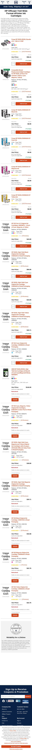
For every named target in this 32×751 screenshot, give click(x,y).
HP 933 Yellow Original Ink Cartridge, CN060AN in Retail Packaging (20, 589)
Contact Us (5, 720)
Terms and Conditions (16, 741)
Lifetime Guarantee (7, 711)
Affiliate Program (6, 714)
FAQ (3, 723)
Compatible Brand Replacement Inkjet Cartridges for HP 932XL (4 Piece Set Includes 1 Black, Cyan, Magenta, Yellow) (20, 73)
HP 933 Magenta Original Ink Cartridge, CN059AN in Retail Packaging (20, 554)
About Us (4, 709)
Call (8, 1)
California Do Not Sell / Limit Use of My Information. (16, 743)
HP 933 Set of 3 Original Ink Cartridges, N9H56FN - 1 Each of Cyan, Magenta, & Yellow (20, 225)
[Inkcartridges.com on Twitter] (7, 701)
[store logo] (16, 2)
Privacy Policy (13, 730)
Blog (3, 716)
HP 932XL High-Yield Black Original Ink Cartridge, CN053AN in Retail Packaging (20, 254)
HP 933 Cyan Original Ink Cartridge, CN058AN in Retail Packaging (20, 345)
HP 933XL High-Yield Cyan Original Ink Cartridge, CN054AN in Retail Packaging (20, 284)
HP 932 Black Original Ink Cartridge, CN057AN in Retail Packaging (20, 520)
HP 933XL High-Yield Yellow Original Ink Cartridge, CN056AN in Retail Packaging (20, 314)
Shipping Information (7, 725)
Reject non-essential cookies (16, 749)
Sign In (19, 720)
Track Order (20, 725)
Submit (15, 399)
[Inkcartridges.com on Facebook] (3, 701)
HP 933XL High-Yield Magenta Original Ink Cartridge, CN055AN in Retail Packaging (20, 484)
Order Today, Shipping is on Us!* (16, 6)
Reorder (19, 723)
